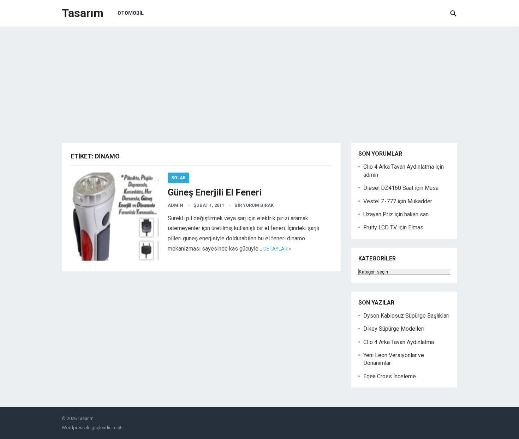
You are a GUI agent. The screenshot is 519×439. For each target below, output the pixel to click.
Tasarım (82, 13)
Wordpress (73, 427)
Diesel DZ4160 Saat (388, 188)
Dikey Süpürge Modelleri (393, 328)
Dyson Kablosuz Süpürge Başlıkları (406, 315)
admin (175, 205)
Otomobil (131, 13)
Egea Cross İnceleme (389, 376)
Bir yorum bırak (254, 205)
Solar (178, 177)
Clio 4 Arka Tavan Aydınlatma (398, 166)
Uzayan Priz (378, 214)
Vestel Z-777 (379, 201)
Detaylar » (277, 249)
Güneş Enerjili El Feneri (215, 192)
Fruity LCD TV (380, 227)
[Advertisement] (259, 79)
